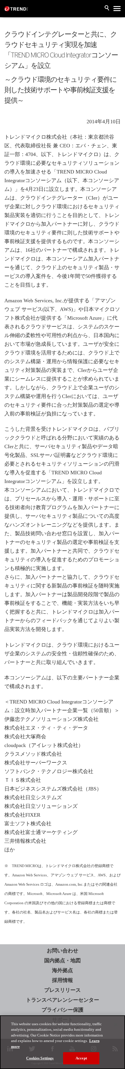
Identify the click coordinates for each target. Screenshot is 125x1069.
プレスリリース (62, 990)
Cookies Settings (39, 1058)
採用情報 (62, 980)
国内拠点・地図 (62, 960)
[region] (62, 1042)
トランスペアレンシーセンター (62, 1000)
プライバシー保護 (62, 1010)
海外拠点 (62, 970)
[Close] (115, 1024)
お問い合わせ (62, 951)
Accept (81, 1058)
